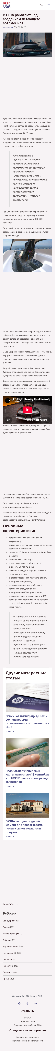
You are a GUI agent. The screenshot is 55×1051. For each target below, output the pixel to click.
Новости (10, 731)
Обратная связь (27, 1021)
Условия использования (27, 1037)
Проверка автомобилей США (28, 1025)
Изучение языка (10, 946)
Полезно (7, 972)
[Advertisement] (27, 88)
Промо (6, 979)
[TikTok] (27, 1003)
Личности (7, 959)
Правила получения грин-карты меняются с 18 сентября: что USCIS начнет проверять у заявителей (27, 776)
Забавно (7, 940)
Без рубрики (9, 920)
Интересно (8, 27)
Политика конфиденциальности (27, 1041)
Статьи (27, 1018)
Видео (6, 927)
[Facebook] (19, 1003)
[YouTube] (36, 1003)
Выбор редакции (11, 933)
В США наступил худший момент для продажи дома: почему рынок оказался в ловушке (24, 827)
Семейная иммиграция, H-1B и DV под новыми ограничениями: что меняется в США (27, 721)
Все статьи (8, 904)
